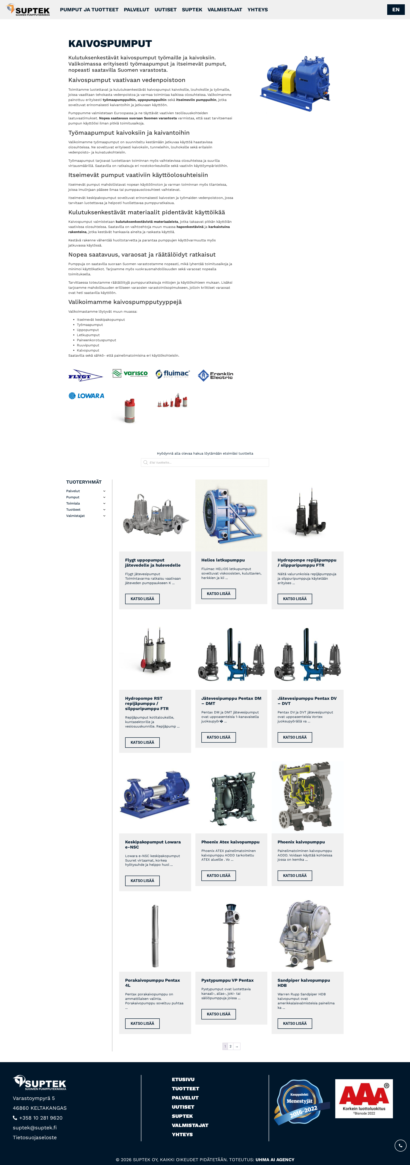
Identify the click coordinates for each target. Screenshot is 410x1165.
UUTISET (166, 10)
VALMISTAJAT (225, 10)
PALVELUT (136, 10)
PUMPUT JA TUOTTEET (89, 10)
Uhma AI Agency (275, 1159)
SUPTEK (192, 10)
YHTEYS (257, 10)
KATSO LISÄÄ (142, 599)
